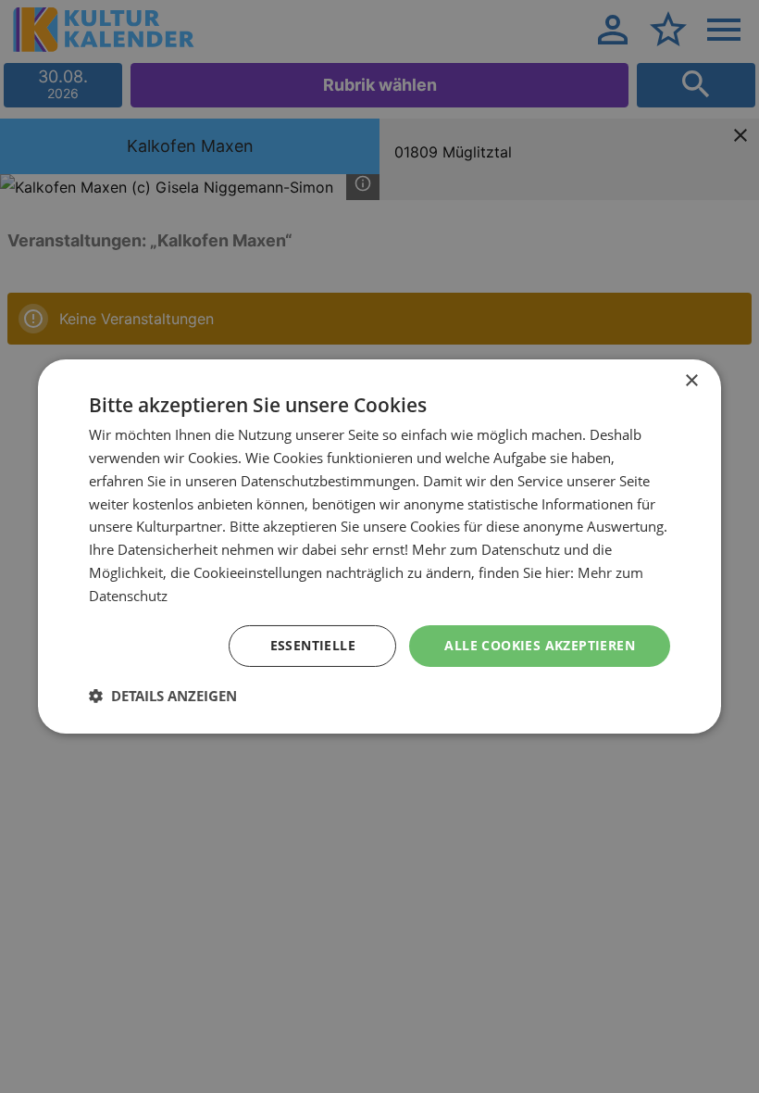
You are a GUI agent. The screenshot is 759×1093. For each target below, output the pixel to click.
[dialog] (379, 546)
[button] (163, 695)
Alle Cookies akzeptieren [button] (539, 645)
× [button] (691, 381)
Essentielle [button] (312, 645)
